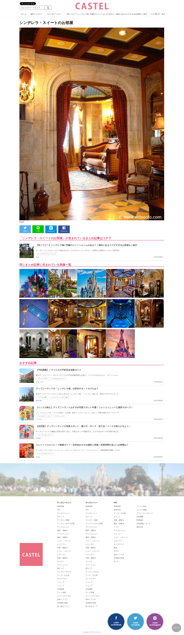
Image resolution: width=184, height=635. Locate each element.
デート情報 (61, 592)
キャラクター (62, 579)
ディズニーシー (63, 513)
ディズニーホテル (64, 572)
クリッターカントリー (45, 435)
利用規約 (139, 520)
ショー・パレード (64, 541)
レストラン (61, 544)
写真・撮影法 (62, 548)
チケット (60, 517)
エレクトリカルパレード (45, 453)
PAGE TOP (176, 627)
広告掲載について (143, 524)
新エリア (60, 568)
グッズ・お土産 (63, 575)
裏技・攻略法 (62, 530)
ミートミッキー (59, 416)
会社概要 (139, 517)
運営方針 (139, 527)
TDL (59, 510)
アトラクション (63, 527)
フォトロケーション (44, 416)
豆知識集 (60, 589)
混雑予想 (117, 510)
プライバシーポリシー (145, 513)
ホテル (116, 551)
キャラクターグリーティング (47, 254)
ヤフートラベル (43, 378)
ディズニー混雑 (63, 520)
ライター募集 (141, 510)
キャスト (60, 561)
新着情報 (60, 506)
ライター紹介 (141, 506)
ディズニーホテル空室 (65, 524)
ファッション (62, 565)
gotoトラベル (62, 599)
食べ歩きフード (63, 606)
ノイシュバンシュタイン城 (58, 397)
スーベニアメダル (64, 596)
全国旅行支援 (62, 603)
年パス (116, 561)
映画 (115, 548)
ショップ (60, 582)
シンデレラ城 (42, 397)
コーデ (116, 527)
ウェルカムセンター (57, 378)
